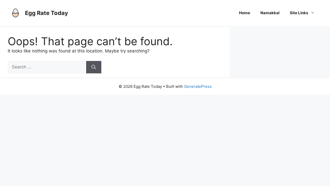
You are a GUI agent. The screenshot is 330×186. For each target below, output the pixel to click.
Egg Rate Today (46, 13)
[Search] (93, 67)
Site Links (299, 12)
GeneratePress (198, 86)
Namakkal (269, 12)
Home (244, 12)
